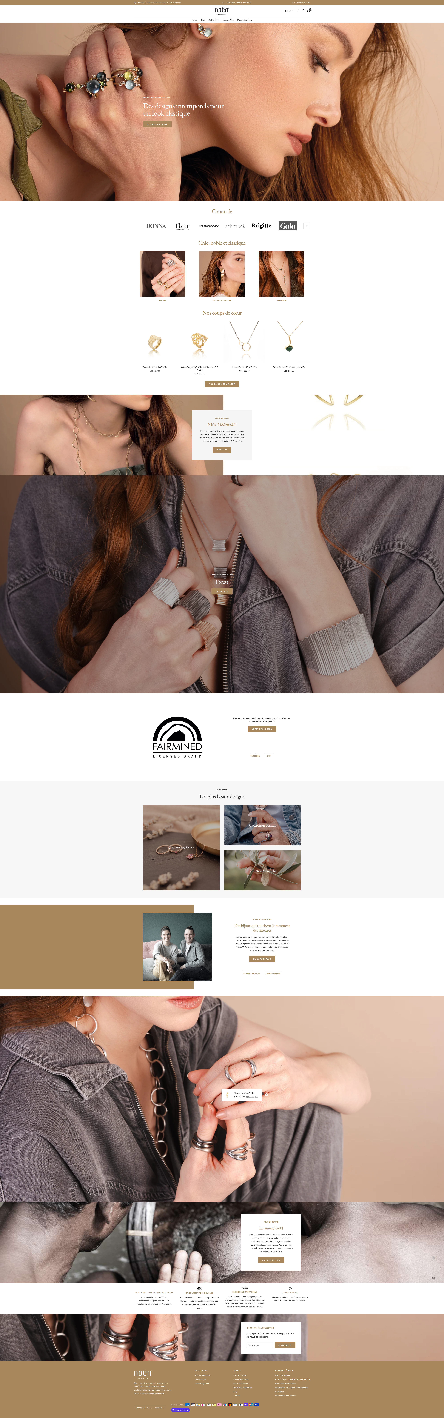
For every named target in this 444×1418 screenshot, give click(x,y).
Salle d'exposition (240, 1379)
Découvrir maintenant (160, 124)
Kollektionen (214, 20)
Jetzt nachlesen (262, 745)
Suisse (288, 11)
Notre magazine (202, 1384)
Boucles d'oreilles (222, 300)
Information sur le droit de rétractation (291, 1388)
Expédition (279, 1392)
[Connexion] (303, 11)
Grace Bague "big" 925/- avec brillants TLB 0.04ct (199, 368)
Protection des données (285, 1384)
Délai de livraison (240, 1384)
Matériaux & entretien (242, 1388)
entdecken (222, 591)
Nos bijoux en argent (222, 384)
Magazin (222, 450)
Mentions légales (282, 1375)
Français (158, 1408)
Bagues (162, 300)
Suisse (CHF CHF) (143, 1408)
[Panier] (308, 11)
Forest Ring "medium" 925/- (155, 367)
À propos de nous (202, 1375)
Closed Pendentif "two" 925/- (244, 367)
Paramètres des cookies (285, 1396)
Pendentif (281, 300)
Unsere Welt (228, 20)
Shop (202, 20)
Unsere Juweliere (244, 20)
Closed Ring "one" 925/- (244, 1093)
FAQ (235, 1392)
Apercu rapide (252, 1096)
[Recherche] (298, 11)
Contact (236, 1396)
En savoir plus (271, 1260)
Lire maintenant (262, 962)
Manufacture (200, 1379)
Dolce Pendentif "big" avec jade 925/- (289, 367)
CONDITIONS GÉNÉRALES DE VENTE (292, 1379)
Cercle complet (240, 1375)
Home (194, 20)
